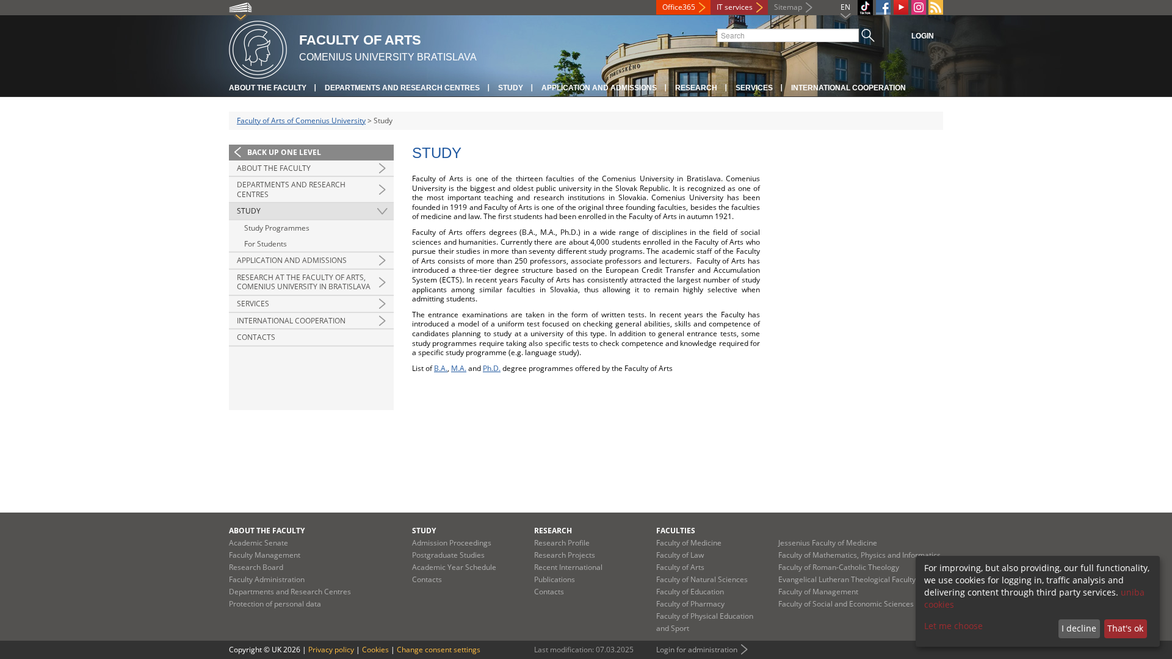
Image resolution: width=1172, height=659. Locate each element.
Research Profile (562, 543)
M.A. (458, 368)
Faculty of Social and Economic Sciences (846, 604)
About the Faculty (267, 88)
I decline (1079, 628)
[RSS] (935, 7)
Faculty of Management (818, 591)
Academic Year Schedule (454, 567)
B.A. (440, 368)
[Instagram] (918, 7)
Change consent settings (438, 649)
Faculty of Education (690, 591)
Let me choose (953, 626)
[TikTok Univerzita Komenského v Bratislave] (865, 7)
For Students (265, 244)
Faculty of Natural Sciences (702, 579)
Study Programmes (276, 228)
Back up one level (284, 152)
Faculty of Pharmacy (690, 604)
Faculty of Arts (680, 567)
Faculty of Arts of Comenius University (301, 120)
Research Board (256, 567)
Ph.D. (492, 368)
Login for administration (696, 649)
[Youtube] (901, 7)
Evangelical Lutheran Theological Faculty (847, 579)
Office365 (678, 7)
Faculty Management (264, 555)
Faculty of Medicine (689, 543)
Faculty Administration (267, 579)
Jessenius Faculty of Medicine (827, 543)
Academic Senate (258, 543)
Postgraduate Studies (448, 555)
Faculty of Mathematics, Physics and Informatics (859, 555)
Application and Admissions (599, 88)
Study (510, 88)
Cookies (375, 649)
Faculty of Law (680, 555)
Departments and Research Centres (402, 88)
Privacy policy (331, 649)
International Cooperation (848, 88)
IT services (735, 7)
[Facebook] (883, 7)
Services (754, 88)
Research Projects (564, 555)
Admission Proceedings (451, 543)
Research (696, 88)
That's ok (1125, 628)
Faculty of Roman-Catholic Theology (838, 567)
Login (922, 36)
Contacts (256, 337)
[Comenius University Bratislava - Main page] (258, 48)
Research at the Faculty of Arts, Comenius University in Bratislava (304, 282)
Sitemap (788, 7)
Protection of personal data (275, 604)
